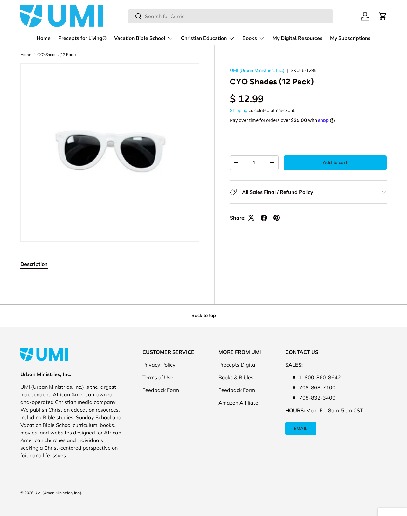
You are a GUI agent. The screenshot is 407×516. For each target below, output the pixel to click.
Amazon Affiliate (238, 403)
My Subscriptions (350, 38)
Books (249, 38)
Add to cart (335, 162)
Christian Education (204, 38)
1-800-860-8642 (320, 377)
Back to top (203, 315)
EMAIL (300, 428)
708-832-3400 (317, 397)
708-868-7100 (317, 387)
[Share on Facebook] (264, 217)
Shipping (238, 110)
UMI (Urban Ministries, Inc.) (257, 70)
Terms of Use (157, 377)
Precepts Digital (237, 364)
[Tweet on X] (251, 217)
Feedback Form (160, 390)
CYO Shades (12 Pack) (56, 54)
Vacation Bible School (139, 38)
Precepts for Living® (82, 38)
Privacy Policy (159, 364)
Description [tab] (34, 264)
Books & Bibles (235, 377)
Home (44, 38)
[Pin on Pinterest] (276, 217)
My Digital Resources (297, 38)
